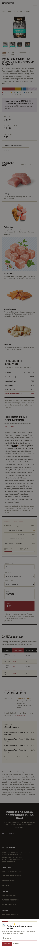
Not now (16, 944)
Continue (7, 944)
